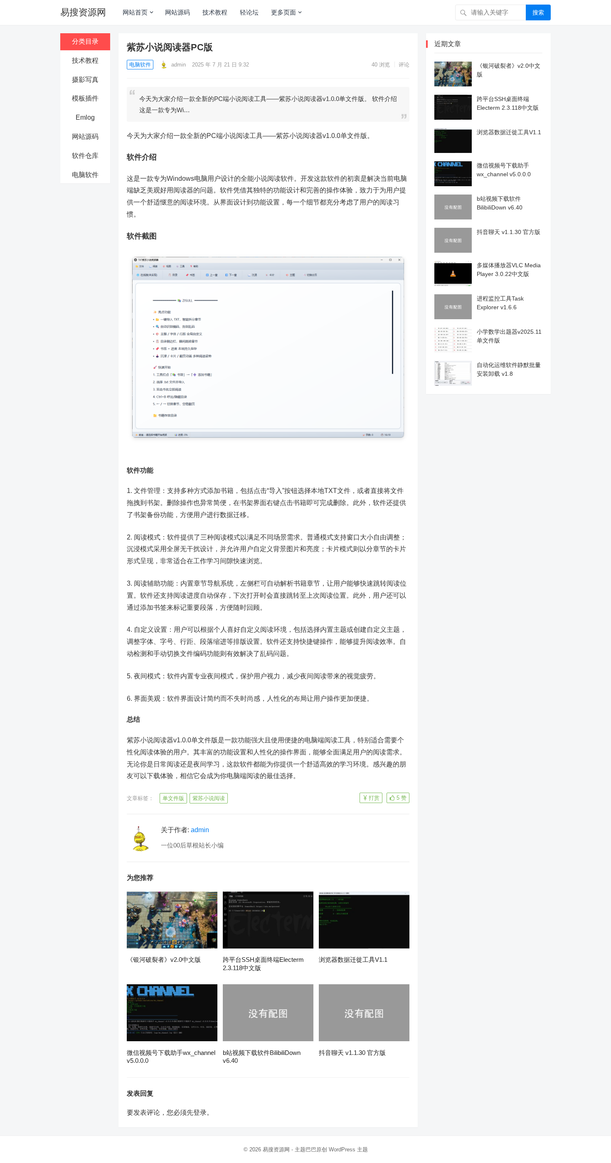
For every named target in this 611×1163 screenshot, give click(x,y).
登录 (200, 1112)
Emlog (85, 117)
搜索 (538, 12)
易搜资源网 (83, 12)
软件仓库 (85, 155)
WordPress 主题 (348, 1149)
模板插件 (85, 98)
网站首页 (135, 12)
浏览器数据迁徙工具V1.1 (353, 959)
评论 (404, 65)
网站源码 (177, 12)
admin (178, 65)
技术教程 (214, 12)
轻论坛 (249, 12)
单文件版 (173, 798)
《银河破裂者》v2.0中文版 (164, 959)
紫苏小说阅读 (208, 798)
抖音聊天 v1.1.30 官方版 (352, 1052)
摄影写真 (85, 79)
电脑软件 (85, 174)
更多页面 (283, 12)
